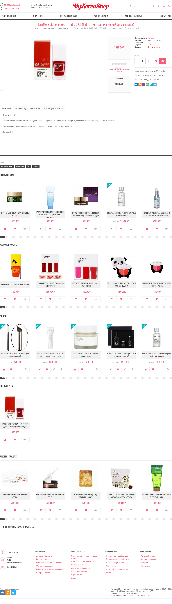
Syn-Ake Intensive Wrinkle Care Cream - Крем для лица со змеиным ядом (86, 214)
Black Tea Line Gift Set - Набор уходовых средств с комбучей (121, 355)
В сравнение (18, 369)
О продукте (25, 228)
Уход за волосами (134, 15)
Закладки (145, 562)
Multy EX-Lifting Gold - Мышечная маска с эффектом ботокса (121, 495)
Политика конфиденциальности (50, 569)
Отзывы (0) (20, 108)
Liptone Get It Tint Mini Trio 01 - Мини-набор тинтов (85, 284)
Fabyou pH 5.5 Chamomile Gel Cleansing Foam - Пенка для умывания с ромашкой (50, 215)
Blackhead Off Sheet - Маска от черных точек (50, 495)
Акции (108, 573)
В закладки (156, 61)
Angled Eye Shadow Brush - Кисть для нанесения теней (15, 355)
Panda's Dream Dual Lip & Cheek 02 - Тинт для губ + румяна (156, 284)
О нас (73, 578)
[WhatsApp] (147, 84)
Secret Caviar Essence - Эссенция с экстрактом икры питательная (157, 214)
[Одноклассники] (139, 84)
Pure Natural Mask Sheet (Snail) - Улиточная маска (86, 495)
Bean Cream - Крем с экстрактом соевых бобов (86, 355)
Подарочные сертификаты (118, 559)
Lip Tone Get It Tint (6, 166)
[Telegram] (155, 84)
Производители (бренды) (117, 556)
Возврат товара (43, 573)
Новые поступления (115, 562)
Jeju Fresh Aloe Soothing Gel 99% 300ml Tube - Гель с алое (156, 495)
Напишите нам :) (12, 567)
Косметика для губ (64, 28)
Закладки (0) (163, 6)
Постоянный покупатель (158, 6)
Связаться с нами (79, 571)
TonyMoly (151, 38)
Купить (5, 228)
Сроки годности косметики (82, 561)
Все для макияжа (68, 15)
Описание (6, 108)
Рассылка (145, 566)
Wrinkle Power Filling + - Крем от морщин (15, 495)
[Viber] (143, 84)
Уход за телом (101, 15)
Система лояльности (80, 568)
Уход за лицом (9, 15)
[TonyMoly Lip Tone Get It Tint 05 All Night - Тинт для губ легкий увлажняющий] (2, 89)
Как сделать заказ (44, 559)
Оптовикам (111, 566)
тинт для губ (20, 166)
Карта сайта (76, 575)
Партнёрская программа (117, 569)
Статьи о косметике (79, 565)
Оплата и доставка (44, 566)
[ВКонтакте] (136, 84)
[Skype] (151, 84)
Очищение (38, 15)
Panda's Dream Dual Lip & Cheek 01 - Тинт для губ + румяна (121, 284)
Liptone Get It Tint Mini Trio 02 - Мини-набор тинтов (50, 284)
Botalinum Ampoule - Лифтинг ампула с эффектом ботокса (121, 214)
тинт (28, 166)
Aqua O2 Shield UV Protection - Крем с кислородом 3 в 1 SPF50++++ (50, 355)
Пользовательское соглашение (50, 562)
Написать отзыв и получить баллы (46, 108)
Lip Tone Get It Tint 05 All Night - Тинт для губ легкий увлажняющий (15, 425)
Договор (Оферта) (44, 556)
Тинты (76, 28)
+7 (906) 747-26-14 (12, 4)
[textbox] (142, 6)
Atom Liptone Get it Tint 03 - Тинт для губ (15, 284)
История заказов (148, 559)
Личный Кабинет (148, 556)
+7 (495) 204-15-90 (11, 8)
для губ (36, 166)
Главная (36, 28)
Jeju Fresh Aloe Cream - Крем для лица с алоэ (15, 214)
